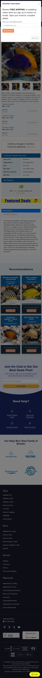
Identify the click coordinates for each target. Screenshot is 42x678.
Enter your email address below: (12, 22)
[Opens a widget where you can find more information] (34, 674)
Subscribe (9, 31)
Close (35, 38)
